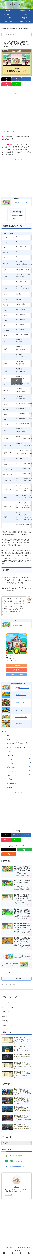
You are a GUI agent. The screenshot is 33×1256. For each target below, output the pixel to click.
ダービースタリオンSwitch (10, 1007)
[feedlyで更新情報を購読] (24, 849)
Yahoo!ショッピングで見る (16, 674)
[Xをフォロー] (8, 849)
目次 (13, 212)
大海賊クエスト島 (21, 723)
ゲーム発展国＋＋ (21, 710)
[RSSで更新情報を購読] (8, 854)
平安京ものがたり (24, 688)
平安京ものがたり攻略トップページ (21, 202)
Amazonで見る (16, 665)
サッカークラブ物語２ (21, 717)
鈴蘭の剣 (5, 1021)
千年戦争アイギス (8, 1016)
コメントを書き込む (16, 978)
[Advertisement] (16, 111)
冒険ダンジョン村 (11, 658)
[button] (29, 35)
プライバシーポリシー (24, 1247)
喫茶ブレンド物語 (21, 703)
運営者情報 (9, 1247)
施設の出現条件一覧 (17, 215)
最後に (13, 218)
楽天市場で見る (16, 670)
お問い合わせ (16, 1250)
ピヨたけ (16, 1187)
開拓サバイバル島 (21, 695)
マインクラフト (7, 1002)
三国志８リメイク (8, 1025)
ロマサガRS (6, 1012)
